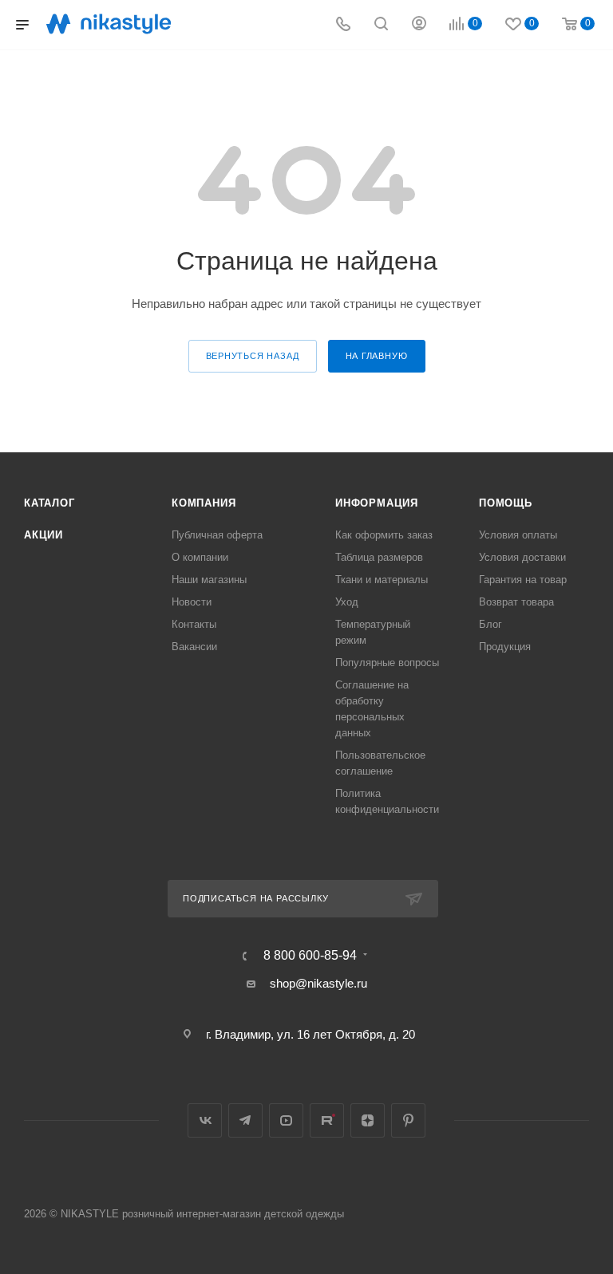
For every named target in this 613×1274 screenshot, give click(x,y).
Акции (43, 535)
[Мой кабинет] (419, 25)
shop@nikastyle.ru (318, 983)
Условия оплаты (518, 535)
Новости (192, 602)
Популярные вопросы (387, 663)
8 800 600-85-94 (310, 955)
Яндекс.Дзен (367, 1120)
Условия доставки (522, 557)
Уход (346, 602)
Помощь (505, 503)
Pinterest (408, 1120)
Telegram (245, 1120)
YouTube (286, 1120)
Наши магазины (209, 580)
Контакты (194, 624)
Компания (203, 503)
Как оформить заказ (384, 535)
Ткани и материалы (381, 580)
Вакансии (194, 647)
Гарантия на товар (523, 580)
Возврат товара (516, 602)
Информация (376, 503)
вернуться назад (252, 356)
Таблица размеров (379, 557)
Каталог (49, 503)
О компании (200, 557)
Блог (490, 624)
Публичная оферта (217, 535)
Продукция (505, 647)
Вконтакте (205, 1120)
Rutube (327, 1120)
